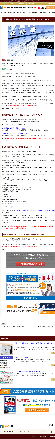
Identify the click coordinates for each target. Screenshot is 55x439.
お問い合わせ (43, 431)
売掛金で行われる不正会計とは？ (25, 357)
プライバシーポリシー (26, 431)
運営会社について (8, 431)
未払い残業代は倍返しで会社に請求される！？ (29, 372)
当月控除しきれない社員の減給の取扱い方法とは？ (13, 326)
